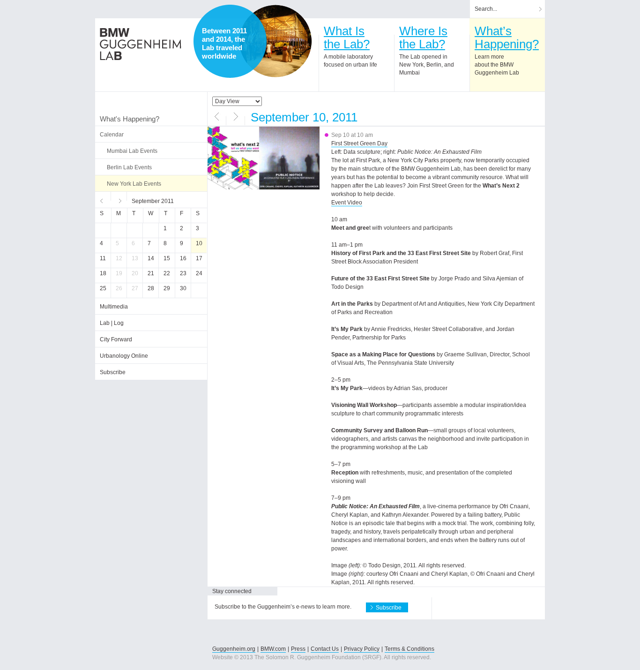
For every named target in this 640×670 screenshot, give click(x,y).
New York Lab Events (134, 184)
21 (151, 273)
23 (183, 273)
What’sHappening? (507, 37)
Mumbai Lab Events (132, 151)
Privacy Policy (362, 649)
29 (167, 288)
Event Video (346, 202)
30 (183, 288)
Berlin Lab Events (129, 167)
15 (167, 258)
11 (103, 258)
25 (103, 288)
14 (151, 258)
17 (199, 258)
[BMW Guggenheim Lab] (140, 44)
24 (199, 273)
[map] (275, 41)
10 (199, 243)
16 (183, 258)
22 (167, 273)
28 (151, 288)
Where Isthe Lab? (423, 37)
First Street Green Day (359, 143)
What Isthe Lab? (347, 37)
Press (298, 649)
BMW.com (273, 649)
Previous (103, 200)
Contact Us (325, 649)
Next (119, 200)
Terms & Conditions (409, 649)
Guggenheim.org (233, 649)
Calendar (112, 134)
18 (103, 273)
